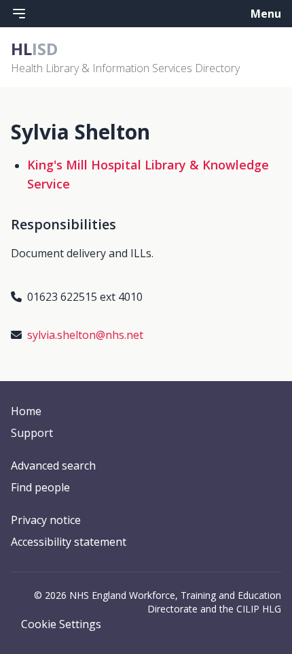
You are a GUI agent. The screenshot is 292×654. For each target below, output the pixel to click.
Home (26, 411)
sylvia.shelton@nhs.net (85, 334)
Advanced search (53, 465)
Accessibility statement (68, 541)
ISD (34, 48)
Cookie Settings (61, 624)
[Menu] (19, 13)
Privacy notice (46, 519)
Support (32, 432)
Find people (40, 487)
